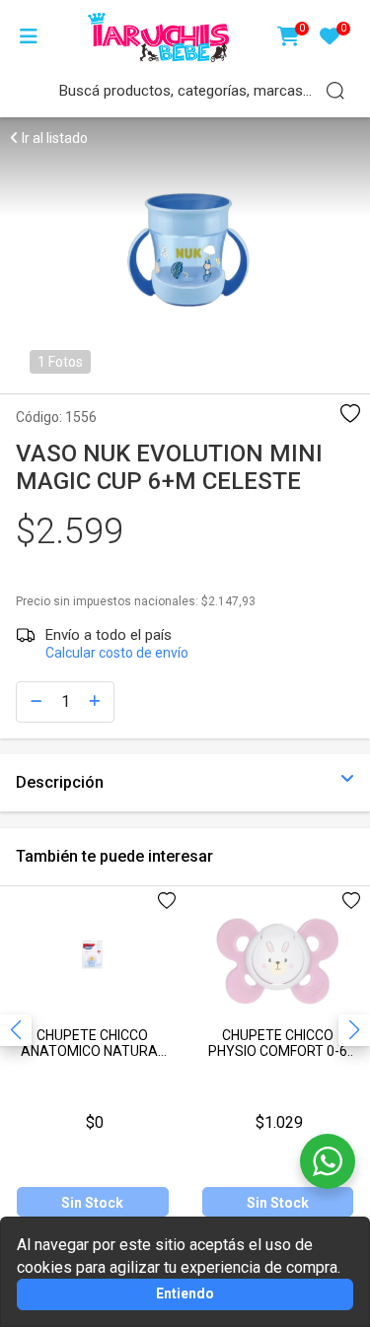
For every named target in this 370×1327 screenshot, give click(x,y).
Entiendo (185, 1293)
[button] (354, 1030)
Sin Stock (92, 1203)
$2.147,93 (228, 601)
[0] (288, 38)
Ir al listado (53, 138)
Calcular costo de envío (116, 653)
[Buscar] (335, 90)
